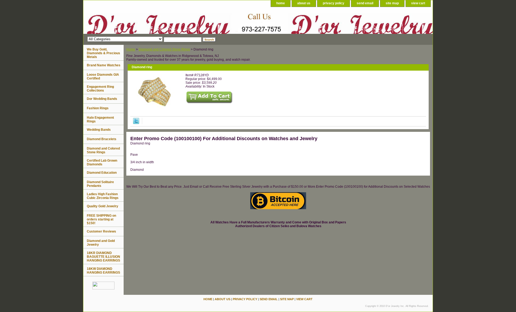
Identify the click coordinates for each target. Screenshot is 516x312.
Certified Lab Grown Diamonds (102, 162)
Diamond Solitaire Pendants (100, 184)
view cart (418, 3)
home (280, 3)
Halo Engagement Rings (100, 119)
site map (392, 3)
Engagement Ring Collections (100, 88)
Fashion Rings (98, 108)
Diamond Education (102, 173)
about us (303, 3)
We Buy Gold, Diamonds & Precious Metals (103, 53)
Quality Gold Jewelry (102, 206)
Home (130, 49)
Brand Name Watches (103, 65)
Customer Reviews (101, 231)
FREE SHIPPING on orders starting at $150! (101, 219)
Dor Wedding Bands (102, 99)
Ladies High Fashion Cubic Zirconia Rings (103, 196)
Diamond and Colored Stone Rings (164, 49)
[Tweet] (136, 123)
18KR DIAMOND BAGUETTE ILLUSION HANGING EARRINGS (103, 256)
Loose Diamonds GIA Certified (103, 76)
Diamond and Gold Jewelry (101, 242)
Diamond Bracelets (101, 139)
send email (365, 3)
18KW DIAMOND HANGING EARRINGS (103, 270)
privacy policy (333, 3)
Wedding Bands (99, 130)
